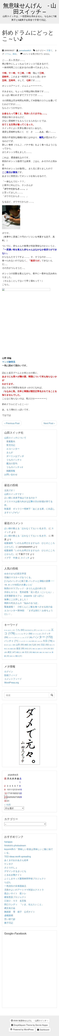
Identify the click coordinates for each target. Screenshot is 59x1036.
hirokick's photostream (15, 845)
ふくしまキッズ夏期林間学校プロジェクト (25, 878)
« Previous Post (11, 423)
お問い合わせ (10, 474)
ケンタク (8, 863)
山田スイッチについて (15, 437)
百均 (46, 648)
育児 (28, 652)
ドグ (28, 637)
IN (6, 630)
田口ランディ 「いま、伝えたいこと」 (25, 904)
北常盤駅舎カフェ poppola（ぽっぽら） (24, 595)
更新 (13, 649)
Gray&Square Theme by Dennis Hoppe (30, 1025)
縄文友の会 (9, 908)
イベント (46, 630)
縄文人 (20, 652)
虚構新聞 (8, 915)
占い (12, 645)
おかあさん (31, 630)
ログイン (8, 671)
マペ (28, 641)
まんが (9, 452)
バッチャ (11, 640)
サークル (37, 634)
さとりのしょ (10, 867)
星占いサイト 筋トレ (15, 893)
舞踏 (36, 652)
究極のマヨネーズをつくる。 (18, 577)
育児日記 (10, 445)
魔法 (18, 656)
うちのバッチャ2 (14, 467)
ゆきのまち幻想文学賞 (15, 573)
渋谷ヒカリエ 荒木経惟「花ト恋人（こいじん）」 (29, 592)
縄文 (12, 652)
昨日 (7, 649)
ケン (28, 633)
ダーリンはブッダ (15, 456)
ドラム (8, 53)
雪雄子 (48, 652)
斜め (15, 53)
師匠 (28, 644)
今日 (48, 640)
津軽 (34, 648)
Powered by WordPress (23, 1029)
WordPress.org (11, 682)
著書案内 (10, 441)
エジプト (19, 634)
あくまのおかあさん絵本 (16, 860)
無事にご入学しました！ (16, 599)
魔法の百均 (11, 463)
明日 (52, 645)
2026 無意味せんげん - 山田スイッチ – (30, 1020)
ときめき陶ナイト (13, 874)
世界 (34, 641)
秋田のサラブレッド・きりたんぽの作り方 (25, 588)
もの (39, 630)
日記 (45, 644)
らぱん (7, 882)
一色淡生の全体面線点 (15, 885)
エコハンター (12, 448)
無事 (40, 649)
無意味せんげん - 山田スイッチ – (29, 8)
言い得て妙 (9, 919)
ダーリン (21, 637)
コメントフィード (13, 678)
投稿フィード (10, 675)
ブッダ (22, 641)
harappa (8, 841)
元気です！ (9, 490)
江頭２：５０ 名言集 (15, 900)
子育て (49, 50)
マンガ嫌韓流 (8, 361)
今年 (40, 641)
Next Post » (49, 423)
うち (20, 629)
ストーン (13, 637)
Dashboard (44, 1029)
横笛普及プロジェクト (15, 897)
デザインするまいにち (15, 871)
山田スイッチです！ (14, 494)
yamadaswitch (25, 50)
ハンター (43, 637)
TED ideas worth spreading (17, 856)
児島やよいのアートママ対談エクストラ (24, 889)
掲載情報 (10, 470)
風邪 (12, 656)
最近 (20, 648)
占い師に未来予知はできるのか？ (20, 497)
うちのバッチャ (14, 459)
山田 (20, 644)
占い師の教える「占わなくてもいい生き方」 (26, 528)
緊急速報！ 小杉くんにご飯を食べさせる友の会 (28, 606)
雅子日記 (8, 922)
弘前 (36, 644)
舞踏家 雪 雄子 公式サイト (19, 911)
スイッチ (25, 557)
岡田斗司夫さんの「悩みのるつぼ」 (21, 603)
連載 (41, 652)
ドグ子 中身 (10, 557)
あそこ (11, 630)
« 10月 (7, 804)
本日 (28, 648)
